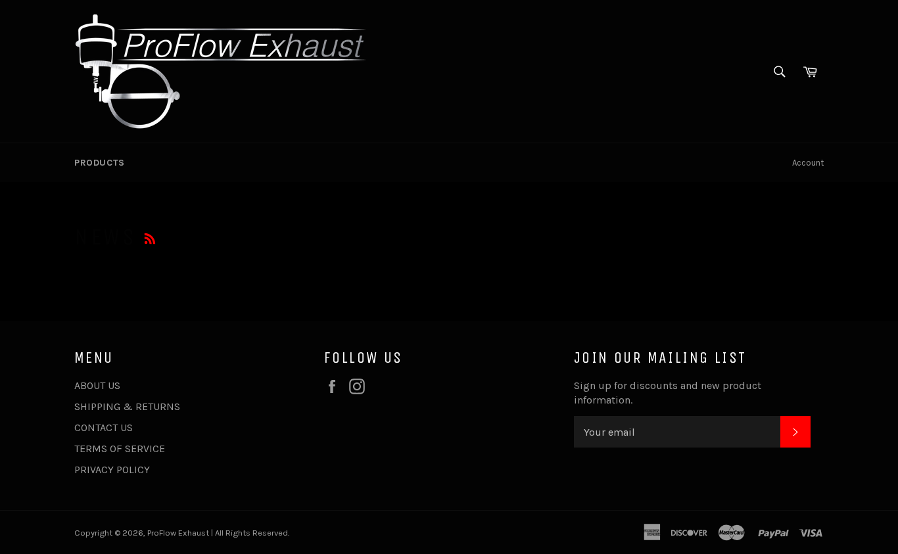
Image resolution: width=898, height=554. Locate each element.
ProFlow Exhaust (178, 533)
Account (808, 163)
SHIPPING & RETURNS (127, 406)
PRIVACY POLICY (112, 469)
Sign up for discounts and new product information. (667, 392)
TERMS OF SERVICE (119, 448)
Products (99, 162)
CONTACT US (103, 427)
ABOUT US (97, 385)
